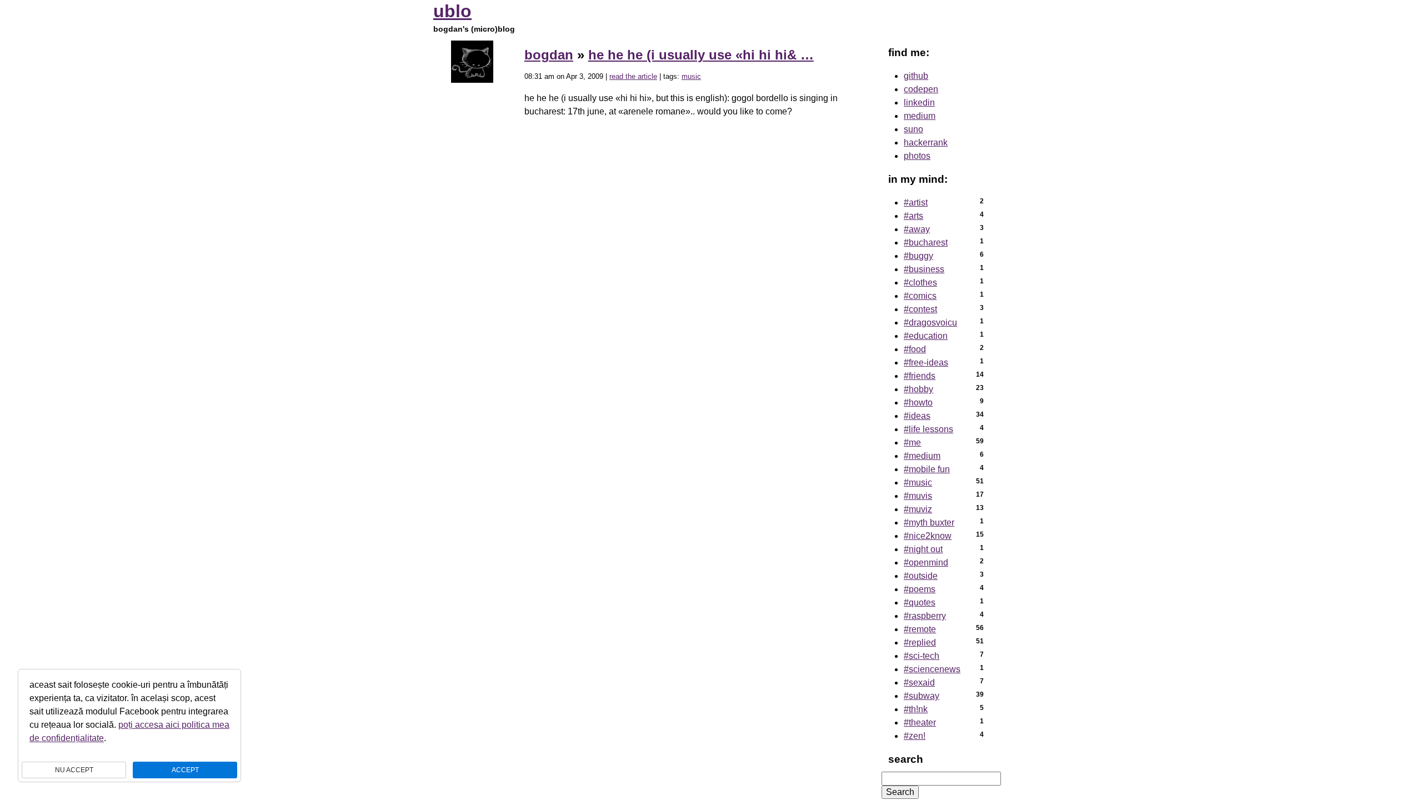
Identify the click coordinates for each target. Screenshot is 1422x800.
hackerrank (926, 142)
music (691, 76)
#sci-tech (921, 656)
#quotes (919, 602)
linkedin (919, 102)
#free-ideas (926, 362)
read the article (633, 76)
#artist (916, 202)
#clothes (920, 282)
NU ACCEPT (74, 770)
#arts (913, 216)
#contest (920, 309)
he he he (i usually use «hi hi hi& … (701, 54)
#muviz (918, 509)
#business (924, 269)
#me (912, 442)
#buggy (918, 256)
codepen (921, 89)
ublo (452, 11)
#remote (920, 629)
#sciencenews (932, 669)
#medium (922, 456)
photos (917, 156)
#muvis (918, 496)
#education (926, 336)
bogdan (548, 54)
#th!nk (916, 709)
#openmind (926, 562)
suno (913, 129)
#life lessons (928, 429)
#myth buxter (929, 522)
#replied (920, 642)
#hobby (918, 389)
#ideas (917, 416)
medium (919, 116)
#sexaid (919, 682)
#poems (919, 589)
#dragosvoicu (930, 322)
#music (918, 482)
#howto (918, 402)
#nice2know (928, 536)
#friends (919, 376)
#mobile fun (927, 469)
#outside (921, 576)
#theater (920, 722)
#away (917, 229)
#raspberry (925, 616)
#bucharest (926, 242)
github (916, 76)
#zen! (914, 736)
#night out (923, 549)
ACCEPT (185, 770)
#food (915, 349)
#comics (920, 296)
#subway (921, 696)
